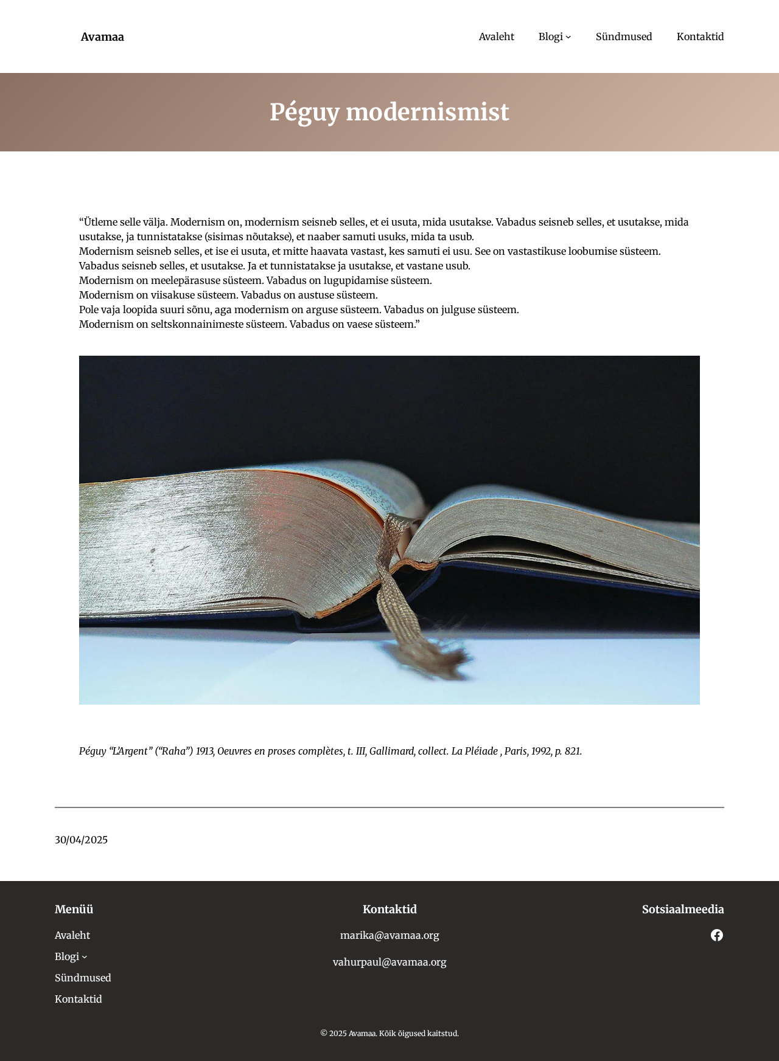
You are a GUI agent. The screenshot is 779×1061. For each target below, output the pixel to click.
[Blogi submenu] (568, 36)
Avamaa (102, 37)
